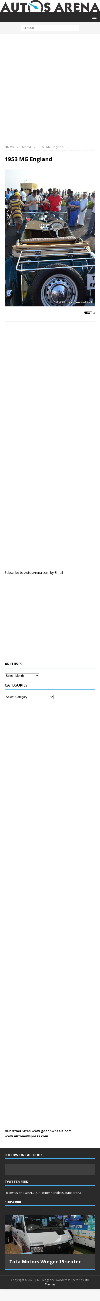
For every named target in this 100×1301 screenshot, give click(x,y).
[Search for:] (50, 27)
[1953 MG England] (50, 303)
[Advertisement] (50, 91)
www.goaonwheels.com (52, 1131)
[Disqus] (50, 385)
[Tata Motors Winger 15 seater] (50, 1234)
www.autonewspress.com (26, 1136)
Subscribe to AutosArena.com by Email (34, 572)
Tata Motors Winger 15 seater (45, 1261)
